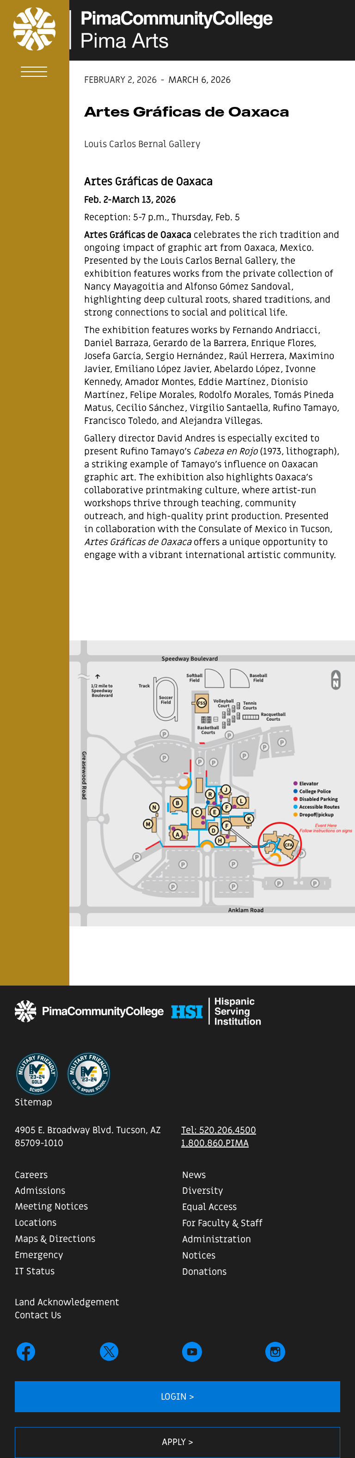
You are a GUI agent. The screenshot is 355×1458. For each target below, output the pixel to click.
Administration (216, 1240)
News (194, 1175)
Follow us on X (109, 1351)
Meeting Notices (51, 1207)
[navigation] (34, 73)
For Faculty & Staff (222, 1223)
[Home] (28, 29)
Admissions (40, 1191)
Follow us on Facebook (26, 1351)
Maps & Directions (55, 1239)
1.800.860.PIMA (215, 1143)
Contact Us (38, 1315)
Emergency (39, 1255)
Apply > (177, 1442)
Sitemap (33, 1103)
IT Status (35, 1272)
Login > (177, 1397)
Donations (204, 1272)
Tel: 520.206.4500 (218, 1130)
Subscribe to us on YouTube (192, 1351)
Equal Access (209, 1207)
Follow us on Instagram (275, 1351)
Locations (35, 1223)
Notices (198, 1256)
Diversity (202, 1191)
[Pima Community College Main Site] (89, 1011)
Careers (31, 1175)
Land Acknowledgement (67, 1303)
